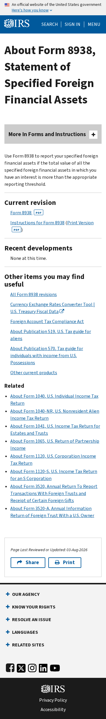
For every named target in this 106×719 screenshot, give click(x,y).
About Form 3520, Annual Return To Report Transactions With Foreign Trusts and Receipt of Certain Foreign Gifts (53, 493)
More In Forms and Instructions (47, 134)
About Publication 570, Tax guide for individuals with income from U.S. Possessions (46, 355)
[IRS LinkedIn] (43, 666)
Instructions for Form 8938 (37, 223)
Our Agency (25, 594)
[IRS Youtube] (55, 666)
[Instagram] (32, 666)
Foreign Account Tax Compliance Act (47, 321)
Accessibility (53, 710)
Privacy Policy (53, 700)
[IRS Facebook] (10, 666)
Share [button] (32, 562)
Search (50, 24)
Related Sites (28, 645)
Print (69, 562)
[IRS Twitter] (21, 666)
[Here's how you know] (53, 7)
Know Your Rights (33, 607)
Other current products (33, 372)
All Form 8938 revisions (33, 294)
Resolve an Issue (31, 619)
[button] (72, 24)
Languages (25, 632)
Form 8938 (26, 213)
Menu (94, 24)
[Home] (16, 23)
